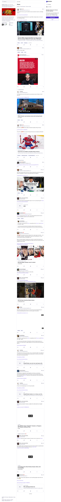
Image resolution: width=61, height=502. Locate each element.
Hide (36, 58)
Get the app (8, 499)
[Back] (17, 2)
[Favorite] (30, 44)
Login (52, 19)
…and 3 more (37, 155)
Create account (52, 17)
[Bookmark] (37, 44)
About (5, 499)
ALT (42, 190)
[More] (43, 44)
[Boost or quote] (24, 44)
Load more (30, 493)
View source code (7, 500)
